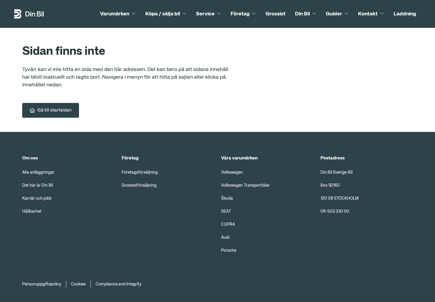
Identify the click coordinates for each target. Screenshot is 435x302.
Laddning (405, 14)
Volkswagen (232, 172)
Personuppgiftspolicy (41, 284)
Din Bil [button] (302, 14)
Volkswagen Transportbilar (245, 185)
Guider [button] (334, 14)
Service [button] (205, 14)
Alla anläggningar (38, 172)
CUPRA (228, 224)
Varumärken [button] (114, 14)
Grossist (275, 14)
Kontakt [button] (368, 14)
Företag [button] (240, 14)
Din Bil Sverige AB (336, 172)
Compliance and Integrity (118, 284)
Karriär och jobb (36, 198)
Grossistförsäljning (139, 185)
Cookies (78, 284)
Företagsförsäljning (140, 172)
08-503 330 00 (334, 211)
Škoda (227, 198)
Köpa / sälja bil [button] (162, 14)
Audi (225, 237)
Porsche (228, 250)
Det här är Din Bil (37, 185)
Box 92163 (329, 185)
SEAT (226, 211)
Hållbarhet (31, 211)
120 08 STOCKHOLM (339, 198)
